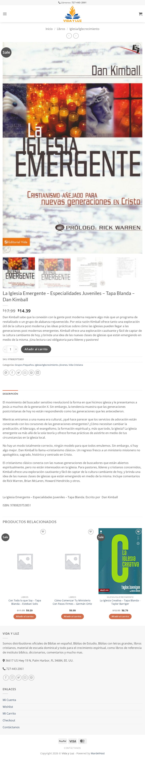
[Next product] (69, 36)
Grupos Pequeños (24, 364)
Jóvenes (63, 364)
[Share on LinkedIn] (38, 373)
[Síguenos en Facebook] (6, 678)
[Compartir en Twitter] (19, 373)
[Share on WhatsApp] (6, 373)
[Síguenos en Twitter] (19, 678)
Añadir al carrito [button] (24, 616)
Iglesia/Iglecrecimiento (84, 29)
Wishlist (8, 707)
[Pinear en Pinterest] (31, 373)
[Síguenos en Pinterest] (31, 678)
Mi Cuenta (9, 700)
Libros (61, 29)
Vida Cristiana (76, 364)
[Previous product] (76, 36)
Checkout (9, 720)
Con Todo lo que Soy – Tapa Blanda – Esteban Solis (24, 602)
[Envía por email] (25, 373)
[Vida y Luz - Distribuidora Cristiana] (72, 13)
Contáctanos (11, 727)
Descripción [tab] (10, 393)
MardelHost (98, 753)
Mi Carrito (9, 713)
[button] (5, 14)
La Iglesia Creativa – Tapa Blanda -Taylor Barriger (120, 602)
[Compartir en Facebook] (12, 373)
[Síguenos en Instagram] (12, 678)
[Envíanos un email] (25, 678)
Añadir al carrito (36, 349)
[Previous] (10, 148)
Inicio (49, 29)
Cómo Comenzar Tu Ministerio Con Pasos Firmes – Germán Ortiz (72, 602)
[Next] (135, 148)
